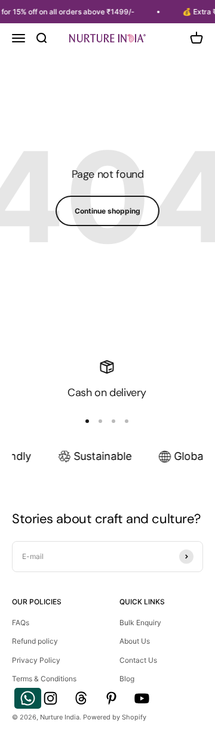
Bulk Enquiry (140, 622)
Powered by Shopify (114, 717)
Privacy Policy (36, 660)
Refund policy (35, 641)
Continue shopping (107, 210)
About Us (134, 641)
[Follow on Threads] (81, 698)
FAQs (20, 622)
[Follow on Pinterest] (111, 698)
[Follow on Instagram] (50, 698)
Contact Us (138, 660)
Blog (126, 678)
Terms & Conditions (44, 678)
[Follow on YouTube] (142, 698)
